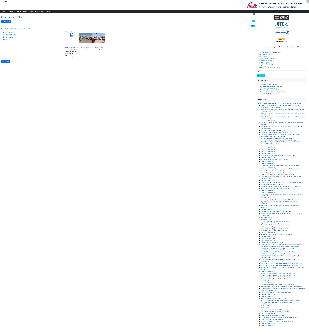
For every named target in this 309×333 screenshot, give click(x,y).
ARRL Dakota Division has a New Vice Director (275, 298)
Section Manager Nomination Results (272, 319)
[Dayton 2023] (21, 17)
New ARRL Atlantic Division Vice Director (273, 171)
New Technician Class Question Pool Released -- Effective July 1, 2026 (281, 263)
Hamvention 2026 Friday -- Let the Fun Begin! (274, 231)
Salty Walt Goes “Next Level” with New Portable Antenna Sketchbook (281, 244)
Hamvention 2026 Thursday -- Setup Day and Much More (278, 234)
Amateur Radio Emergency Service (269, 52)
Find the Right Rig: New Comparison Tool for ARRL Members (279, 200)
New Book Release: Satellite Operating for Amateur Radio (278, 252)
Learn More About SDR (268, 240)
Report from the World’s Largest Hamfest (273, 223)
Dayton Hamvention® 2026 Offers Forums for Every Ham (278, 273)
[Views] (253, 21)
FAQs (42, 11)
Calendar (18, 11)
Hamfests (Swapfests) (266, 64)
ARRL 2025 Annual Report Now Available (273, 136)
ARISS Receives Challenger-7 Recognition (273, 130)
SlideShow (6, 21)
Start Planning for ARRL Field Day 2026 (272, 315)
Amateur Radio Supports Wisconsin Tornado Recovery (277, 138)
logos (6, 39)
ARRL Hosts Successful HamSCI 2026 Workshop (275, 310)
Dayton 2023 (11, 17)
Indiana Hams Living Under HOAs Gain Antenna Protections (279, 317)
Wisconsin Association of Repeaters (271, 86)
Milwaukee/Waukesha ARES (268, 84)
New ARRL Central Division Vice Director (273, 184)
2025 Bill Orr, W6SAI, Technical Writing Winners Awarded (278, 254)
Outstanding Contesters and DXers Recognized (275, 225)
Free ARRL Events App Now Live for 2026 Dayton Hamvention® (280, 246)
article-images (9, 32)
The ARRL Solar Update (268, 121)
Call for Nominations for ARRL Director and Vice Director (278, 175)
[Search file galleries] (253, 26)
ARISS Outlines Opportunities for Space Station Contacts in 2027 (280, 300)
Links (31, 11)
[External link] (281, 17)
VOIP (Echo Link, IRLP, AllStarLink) (269, 68)
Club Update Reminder (268, 146)
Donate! (49, 11)
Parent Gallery (70, 32)
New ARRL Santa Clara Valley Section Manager (275, 159)
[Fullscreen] (308, 1)
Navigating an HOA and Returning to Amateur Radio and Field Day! (281, 169)
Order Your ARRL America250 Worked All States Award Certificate (280, 142)
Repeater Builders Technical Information (272, 92)
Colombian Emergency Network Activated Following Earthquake (280, 134)
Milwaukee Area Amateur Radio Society (272, 90)
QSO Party (262, 66)
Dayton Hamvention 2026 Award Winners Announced (277, 321)
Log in (4, 1)
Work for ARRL (265, 306)
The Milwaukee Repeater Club (269, 88)
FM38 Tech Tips (264, 62)
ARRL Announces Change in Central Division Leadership (277, 285)
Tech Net (11, 11)
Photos (37, 11)
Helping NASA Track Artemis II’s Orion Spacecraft (276, 277)
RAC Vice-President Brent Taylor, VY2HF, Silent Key (276, 211)
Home (4, 11)
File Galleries (7, 29)
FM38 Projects (263, 56)
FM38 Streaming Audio (266, 60)
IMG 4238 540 (85, 47)
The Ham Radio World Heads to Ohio (272, 242)
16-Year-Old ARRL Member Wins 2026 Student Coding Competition (281, 165)
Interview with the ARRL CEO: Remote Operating (275, 221)
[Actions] (72, 57)
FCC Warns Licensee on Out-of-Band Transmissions (276, 302)
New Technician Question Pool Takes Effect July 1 (275, 188)
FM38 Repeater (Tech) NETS (267, 58)
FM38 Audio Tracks (10, 35)
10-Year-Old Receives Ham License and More (274, 132)
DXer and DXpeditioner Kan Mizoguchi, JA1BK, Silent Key (278, 155)
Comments (6, 61)
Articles (25, 11)
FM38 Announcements (266, 54)
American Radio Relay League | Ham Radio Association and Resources (279, 103)
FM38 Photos (16, 29)
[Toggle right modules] (254, 14)
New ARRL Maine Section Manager (271, 144)
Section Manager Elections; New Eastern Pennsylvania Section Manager (282, 182)
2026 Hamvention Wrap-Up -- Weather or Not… (275, 227)
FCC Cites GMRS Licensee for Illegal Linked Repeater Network (279, 140)
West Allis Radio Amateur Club (269, 94)
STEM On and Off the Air (268, 238)
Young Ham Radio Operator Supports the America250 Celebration (281, 186)
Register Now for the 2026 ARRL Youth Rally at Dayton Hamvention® (281, 287)
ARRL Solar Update (266, 217)
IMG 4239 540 (98, 47)
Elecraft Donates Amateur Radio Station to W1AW (276, 292)
